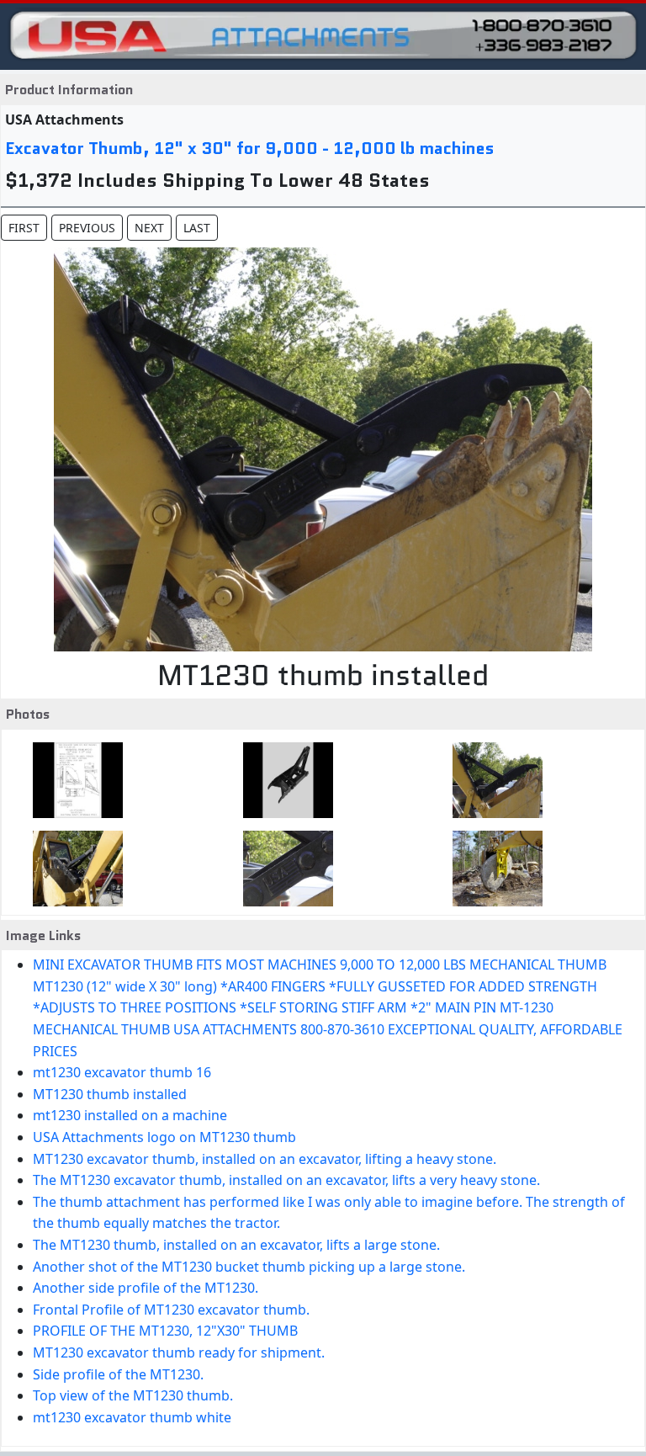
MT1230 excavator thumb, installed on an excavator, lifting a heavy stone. (264, 1159)
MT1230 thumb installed (110, 1094)
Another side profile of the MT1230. (145, 1287)
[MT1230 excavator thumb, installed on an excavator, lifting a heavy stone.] (492, 868)
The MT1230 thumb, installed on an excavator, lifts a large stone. (236, 1244)
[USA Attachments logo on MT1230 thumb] (283, 868)
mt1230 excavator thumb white (132, 1417)
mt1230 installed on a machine (130, 1115)
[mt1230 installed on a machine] (73, 868)
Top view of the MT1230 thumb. (133, 1395)
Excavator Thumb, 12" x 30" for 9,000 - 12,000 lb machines (250, 148)
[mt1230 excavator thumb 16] (283, 780)
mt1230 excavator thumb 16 (122, 1072)
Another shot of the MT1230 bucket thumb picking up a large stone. (249, 1266)
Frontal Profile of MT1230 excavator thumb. (171, 1309)
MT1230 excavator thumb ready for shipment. (179, 1352)
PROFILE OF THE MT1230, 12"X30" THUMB (165, 1330)
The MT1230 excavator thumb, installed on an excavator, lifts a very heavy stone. (286, 1180)
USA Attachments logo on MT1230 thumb (164, 1137)
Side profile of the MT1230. (118, 1374)
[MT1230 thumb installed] (492, 780)
